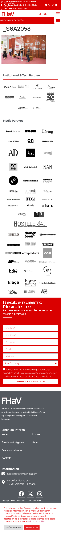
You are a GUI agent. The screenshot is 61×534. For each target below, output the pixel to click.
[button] (57, 13)
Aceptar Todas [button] (32, 527)
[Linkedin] (56, 5)
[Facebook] (45, 5)
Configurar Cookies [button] (13, 527)
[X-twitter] (49, 5)
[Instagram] (52, 5)
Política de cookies (36, 521)
